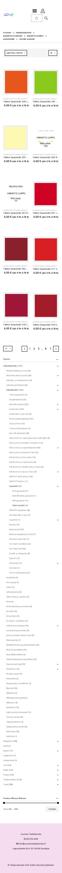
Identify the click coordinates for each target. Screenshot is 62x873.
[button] (34, 10)
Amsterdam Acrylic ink (18, 414)
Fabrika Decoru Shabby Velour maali (24, 467)
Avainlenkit (10, 577)
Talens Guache (8, 99)
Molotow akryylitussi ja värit (20, 534)
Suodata (52, 809)
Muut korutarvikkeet (14, 649)
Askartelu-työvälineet (15, 385)
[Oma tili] (42, 11)
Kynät (5, 750)
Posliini (6, 774)
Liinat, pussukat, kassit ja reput (18, 635)
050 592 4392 (32, 838)
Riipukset (10, 688)
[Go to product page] (16, 82)
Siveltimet (10, 707)
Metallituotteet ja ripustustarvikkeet (21, 645)
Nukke (5, 770)
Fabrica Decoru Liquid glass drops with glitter (28, 438)
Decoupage (11, 582)
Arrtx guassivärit (19, 491)
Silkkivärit (10, 702)
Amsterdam (14, 409)
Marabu (12, 524)
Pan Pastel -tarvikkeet (18, 543)
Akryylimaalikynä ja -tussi (16, 370)
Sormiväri (13, 568)
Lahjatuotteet (8, 760)
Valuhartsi (10, 736)
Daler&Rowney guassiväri (23, 495)
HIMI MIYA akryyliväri (17, 510)
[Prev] (24, 349)
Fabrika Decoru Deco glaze (20, 457)
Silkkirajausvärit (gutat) (15, 697)
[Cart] (36, 18)
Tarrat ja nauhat (13, 717)
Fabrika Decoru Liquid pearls (21, 462)
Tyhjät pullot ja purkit (15, 726)
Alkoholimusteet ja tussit (16, 375)
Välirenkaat (11, 731)
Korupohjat (11, 616)
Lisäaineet (13, 519)
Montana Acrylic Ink (17, 539)
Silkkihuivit (10, 693)
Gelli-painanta (12, 592)
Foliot (8, 587)
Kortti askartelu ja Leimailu (17, 606)
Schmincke (13, 563)
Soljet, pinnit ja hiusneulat (16, 712)
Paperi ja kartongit (14, 664)
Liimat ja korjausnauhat (16, 630)
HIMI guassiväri (18, 500)
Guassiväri (13, 486)
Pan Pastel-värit (15, 548)
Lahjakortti (7, 755)
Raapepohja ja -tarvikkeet (17, 683)
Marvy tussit (14, 529)
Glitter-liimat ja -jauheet (16, 596)
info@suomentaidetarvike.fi (32, 843)
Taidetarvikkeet (9, 779)
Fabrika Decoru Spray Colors (21, 471)
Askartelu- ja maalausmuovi (17, 380)
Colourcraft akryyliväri (18, 428)
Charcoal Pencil (15, 423)
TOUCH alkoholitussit (18, 572)
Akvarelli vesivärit (16, 404)
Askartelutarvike (10, 365)
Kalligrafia (7, 741)
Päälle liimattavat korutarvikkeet (19, 659)
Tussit (5, 784)
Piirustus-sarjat (12, 673)
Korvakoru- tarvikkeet (15, 620)
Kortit (8, 601)
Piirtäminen (11, 669)
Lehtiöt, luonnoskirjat (15, 625)
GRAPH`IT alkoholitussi (18, 476)
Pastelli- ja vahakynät (17, 553)
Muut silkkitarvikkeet (14, 654)
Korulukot (10, 611)
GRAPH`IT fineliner (16, 481)
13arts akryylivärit (16, 394)
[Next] (56, 349)
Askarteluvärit (12, 390)
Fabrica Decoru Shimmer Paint (21, 452)
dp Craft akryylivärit (17, 433)
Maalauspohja (12, 640)
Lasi (4, 765)
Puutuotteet (11, 678)
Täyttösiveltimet (13, 721)
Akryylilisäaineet (15, 399)
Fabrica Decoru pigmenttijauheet (23, 447)
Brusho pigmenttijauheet (19, 418)
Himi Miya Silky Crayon (18, 515)
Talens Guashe (20, 99)
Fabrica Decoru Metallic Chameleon (24, 442)
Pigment (12, 558)
